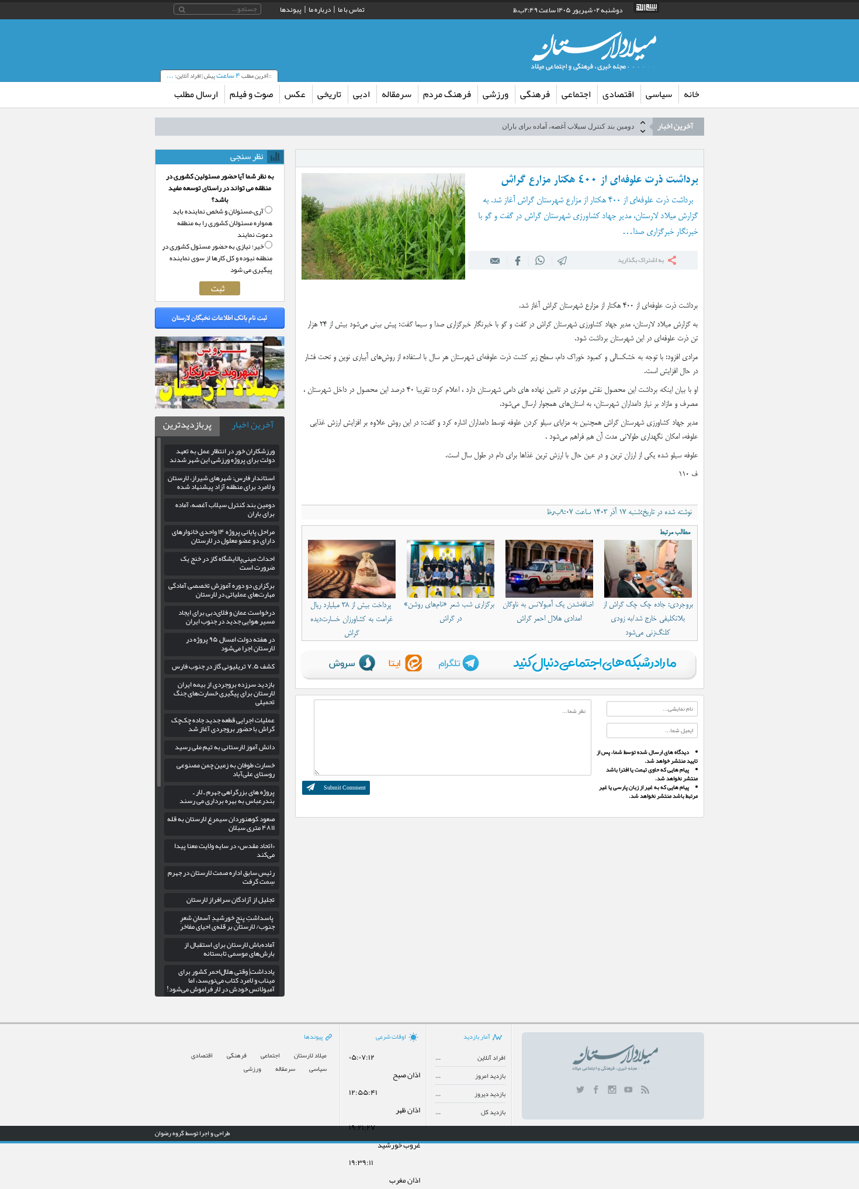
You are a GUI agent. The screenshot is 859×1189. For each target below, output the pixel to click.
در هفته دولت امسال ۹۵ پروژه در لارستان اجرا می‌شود (230, 643)
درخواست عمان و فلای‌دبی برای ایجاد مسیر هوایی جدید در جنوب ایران (226, 616)
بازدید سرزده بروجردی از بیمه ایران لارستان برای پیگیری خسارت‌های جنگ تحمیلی (224, 693)
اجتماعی (576, 94)
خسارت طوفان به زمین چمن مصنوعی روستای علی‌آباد (225, 769)
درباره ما (320, 9)
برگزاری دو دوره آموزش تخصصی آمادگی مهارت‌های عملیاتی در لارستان (221, 589)
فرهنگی (535, 94)
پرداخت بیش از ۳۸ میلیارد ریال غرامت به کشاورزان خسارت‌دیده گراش (351, 619)
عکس (295, 94)
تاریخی (329, 94)
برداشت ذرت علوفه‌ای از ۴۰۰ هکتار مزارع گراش (599, 180)
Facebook (518, 260)
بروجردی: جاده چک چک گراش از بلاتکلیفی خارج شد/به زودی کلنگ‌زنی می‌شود (648, 618)
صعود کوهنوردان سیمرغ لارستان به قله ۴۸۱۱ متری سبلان (221, 823)
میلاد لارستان (310, 1055)
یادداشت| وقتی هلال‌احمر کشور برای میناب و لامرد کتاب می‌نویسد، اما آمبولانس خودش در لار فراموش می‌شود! (221, 980)
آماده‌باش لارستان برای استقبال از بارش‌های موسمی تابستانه (229, 949)
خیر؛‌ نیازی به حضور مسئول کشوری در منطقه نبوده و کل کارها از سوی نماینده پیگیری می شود (217, 258)
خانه (691, 94)
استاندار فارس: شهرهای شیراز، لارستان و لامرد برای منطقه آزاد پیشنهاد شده (221, 482)
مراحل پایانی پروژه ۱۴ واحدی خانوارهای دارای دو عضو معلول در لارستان (531, 130)
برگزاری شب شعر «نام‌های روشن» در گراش (450, 611)
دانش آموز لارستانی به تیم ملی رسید (225, 747)
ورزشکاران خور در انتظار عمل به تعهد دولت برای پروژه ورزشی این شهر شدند (222, 455)
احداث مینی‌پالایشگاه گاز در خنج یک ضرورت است (228, 563)
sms (563, 260)
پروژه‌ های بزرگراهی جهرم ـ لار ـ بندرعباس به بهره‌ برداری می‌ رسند (227, 796)
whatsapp (540, 260)
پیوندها (291, 9)
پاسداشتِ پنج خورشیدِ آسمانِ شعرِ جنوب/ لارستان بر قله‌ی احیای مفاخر (227, 922)
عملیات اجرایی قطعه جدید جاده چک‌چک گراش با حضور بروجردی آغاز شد (223, 724)
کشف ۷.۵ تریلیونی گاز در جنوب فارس (223, 666)
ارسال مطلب (196, 94)
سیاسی (659, 94)
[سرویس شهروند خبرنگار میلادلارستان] (220, 406)
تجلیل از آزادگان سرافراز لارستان (230, 899)
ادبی (361, 94)
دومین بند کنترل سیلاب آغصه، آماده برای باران (225, 509)
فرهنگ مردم (447, 94)
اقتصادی (618, 94)
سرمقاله (396, 94)
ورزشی (495, 94)
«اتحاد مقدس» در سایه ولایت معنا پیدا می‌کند (224, 850)
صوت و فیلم (251, 94)
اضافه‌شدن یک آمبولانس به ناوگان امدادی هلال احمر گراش (549, 611)
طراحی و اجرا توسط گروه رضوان (192, 1132)
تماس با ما (351, 9)
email (495, 260)
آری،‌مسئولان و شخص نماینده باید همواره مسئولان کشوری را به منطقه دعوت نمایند (222, 223)
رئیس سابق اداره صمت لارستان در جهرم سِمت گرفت (221, 877)
